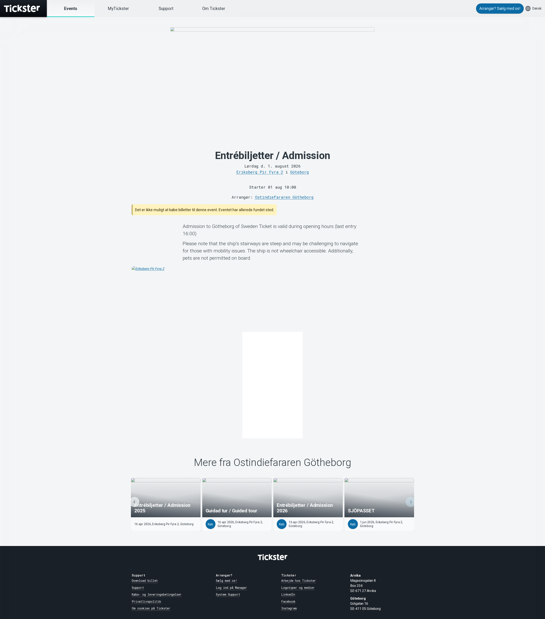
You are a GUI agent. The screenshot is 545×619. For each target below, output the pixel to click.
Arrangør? (499, 8)
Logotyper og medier (298, 588)
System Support (228, 594)
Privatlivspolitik (146, 601)
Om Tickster (213, 8)
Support (166, 8)
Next (411, 502)
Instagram (289, 608)
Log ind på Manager (231, 588)
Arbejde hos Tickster (298, 581)
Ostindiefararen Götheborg (284, 197)
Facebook (288, 601)
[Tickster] (23, 8)
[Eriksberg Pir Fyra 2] (272, 298)
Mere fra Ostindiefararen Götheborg (272, 463)
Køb (210, 524)
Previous (134, 502)
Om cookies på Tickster (151, 608)
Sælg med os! (226, 581)
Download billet (145, 581)
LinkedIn (288, 594)
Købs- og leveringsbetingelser (157, 594)
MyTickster (118, 8)
